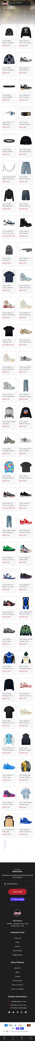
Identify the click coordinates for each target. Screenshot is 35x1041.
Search (17, 946)
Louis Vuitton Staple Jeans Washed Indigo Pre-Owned (9, 531)
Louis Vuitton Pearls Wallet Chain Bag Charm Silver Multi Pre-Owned (9, 178)
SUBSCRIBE (17, 892)
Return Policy (17, 950)
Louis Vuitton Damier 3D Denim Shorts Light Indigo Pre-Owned (25, 178)
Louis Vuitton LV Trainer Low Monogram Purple (25, 586)
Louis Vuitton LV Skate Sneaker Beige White (24, 722)
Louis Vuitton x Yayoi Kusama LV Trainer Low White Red (25, 695)
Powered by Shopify (23, 1031)
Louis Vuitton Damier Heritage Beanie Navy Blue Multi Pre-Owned (8, 69)
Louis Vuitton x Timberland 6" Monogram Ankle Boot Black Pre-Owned (24, 232)
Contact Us (17, 938)
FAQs (17, 942)
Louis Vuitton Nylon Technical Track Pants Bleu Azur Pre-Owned (25, 613)
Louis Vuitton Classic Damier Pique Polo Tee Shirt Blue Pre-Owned (8, 287)
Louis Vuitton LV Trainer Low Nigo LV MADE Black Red (8, 613)
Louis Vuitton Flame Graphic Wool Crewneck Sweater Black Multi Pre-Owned (25, 640)
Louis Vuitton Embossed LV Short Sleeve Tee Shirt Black (9, 722)
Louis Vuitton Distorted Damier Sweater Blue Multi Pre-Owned (9, 477)
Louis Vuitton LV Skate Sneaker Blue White (25, 831)
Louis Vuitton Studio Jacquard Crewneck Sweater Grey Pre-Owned (9, 423)
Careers (17, 976)
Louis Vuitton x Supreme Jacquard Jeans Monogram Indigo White (25, 395)
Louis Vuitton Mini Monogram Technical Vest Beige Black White (9, 831)
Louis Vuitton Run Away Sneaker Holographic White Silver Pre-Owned (25, 368)
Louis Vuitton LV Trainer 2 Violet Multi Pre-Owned (8, 804)
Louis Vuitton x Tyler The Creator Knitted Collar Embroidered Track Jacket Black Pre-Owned (25, 42)
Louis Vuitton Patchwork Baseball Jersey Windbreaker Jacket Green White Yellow (25, 667)
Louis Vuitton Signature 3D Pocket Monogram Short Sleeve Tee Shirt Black (9, 341)
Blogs (17, 972)
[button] (32, 3)
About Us (17, 968)
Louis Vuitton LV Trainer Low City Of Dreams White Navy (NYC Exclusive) (9, 232)
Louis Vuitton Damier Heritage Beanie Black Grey (9, 42)
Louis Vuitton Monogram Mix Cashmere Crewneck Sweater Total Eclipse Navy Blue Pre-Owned (9, 695)
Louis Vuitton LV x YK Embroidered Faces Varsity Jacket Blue (9, 749)
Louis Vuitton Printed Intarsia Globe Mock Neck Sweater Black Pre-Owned (25, 423)
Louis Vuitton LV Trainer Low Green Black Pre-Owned (9, 559)
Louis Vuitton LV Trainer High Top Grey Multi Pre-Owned (24, 314)
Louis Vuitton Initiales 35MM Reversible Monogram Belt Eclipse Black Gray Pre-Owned (9, 96)
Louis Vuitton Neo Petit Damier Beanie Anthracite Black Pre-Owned (25, 151)
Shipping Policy (17, 955)
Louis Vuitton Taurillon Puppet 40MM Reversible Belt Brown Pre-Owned (25, 123)
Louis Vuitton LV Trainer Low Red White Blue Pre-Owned (8, 586)
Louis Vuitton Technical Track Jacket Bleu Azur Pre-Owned (8, 667)
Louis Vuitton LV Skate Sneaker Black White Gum (25, 96)
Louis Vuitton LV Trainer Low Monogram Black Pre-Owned (24, 504)
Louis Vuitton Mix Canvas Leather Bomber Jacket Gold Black (25, 776)
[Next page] (19, 849)
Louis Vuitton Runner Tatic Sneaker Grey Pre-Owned (9, 640)
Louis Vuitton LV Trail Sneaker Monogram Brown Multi (25, 69)
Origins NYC (14, 1031)
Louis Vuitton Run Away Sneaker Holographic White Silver (25, 450)
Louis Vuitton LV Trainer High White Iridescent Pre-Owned (9, 395)
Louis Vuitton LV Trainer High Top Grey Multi (24, 287)
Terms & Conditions (17, 989)
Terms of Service (17, 985)
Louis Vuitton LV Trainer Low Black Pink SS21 (8, 504)
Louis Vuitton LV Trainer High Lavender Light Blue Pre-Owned (25, 559)
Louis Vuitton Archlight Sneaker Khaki (8, 450)
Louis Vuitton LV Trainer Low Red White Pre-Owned (25, 531)
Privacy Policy (17, 980)
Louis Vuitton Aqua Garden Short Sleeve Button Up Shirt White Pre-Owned (25, 804)
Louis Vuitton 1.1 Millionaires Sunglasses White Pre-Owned (8, 123)
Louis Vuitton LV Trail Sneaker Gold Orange (25, 341)
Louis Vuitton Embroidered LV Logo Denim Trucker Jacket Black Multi (8, 205)
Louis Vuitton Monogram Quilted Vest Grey (25, 749)
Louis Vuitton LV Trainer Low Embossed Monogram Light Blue (8, 776)
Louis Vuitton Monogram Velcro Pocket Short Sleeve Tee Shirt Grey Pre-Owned (25, 477)
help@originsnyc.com (19, 1001)
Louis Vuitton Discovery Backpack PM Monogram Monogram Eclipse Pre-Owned (9, 259)
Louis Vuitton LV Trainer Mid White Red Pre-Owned (8, 314)
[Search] (11, 3)
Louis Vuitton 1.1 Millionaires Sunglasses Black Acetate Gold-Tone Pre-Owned (25, 259)
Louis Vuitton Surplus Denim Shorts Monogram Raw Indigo (25, 205)
